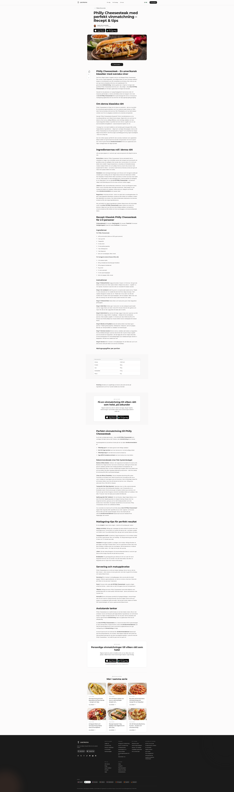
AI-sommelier (148, 747)
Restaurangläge (108, 751)
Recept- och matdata (136, 747)
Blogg (106, 766)
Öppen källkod (108, 768)
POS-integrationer (149, 753)
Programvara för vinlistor (150, 745)
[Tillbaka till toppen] (89, 78)
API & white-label (136, 751)
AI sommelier (107, 749)
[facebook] (84, 756)
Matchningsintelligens (137, 745)
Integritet (120, 766)
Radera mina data (122, 769)
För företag (115, 2)
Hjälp (106, 771)
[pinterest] (96, 756)
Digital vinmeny (148, 749)
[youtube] (90, 756)
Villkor (119, 764)
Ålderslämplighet (122, 768)
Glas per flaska (121, 751)
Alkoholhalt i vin (121, 756)
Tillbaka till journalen (101, 8)
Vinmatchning (108, 745)
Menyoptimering (149, 755)
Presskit (106, 769)
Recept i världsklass (109, 747)
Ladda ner (107, 743)
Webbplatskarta (121, 771)
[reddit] (93, 756)
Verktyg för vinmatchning (123, 743)
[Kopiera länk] (89, 74)
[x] (81, 756)
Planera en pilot (135, 743)
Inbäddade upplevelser (137, 749)
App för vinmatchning (123, 745)
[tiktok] (87, 756)
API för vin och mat (149, 743)
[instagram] (78, 756)
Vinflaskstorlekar (122, 747)
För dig (108, 2)
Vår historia (107, 764)
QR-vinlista (147, 751)
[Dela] (89, 71)
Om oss (122, 2)
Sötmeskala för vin (122, 749)
